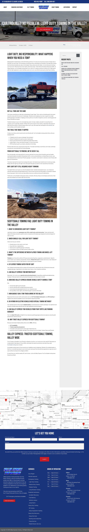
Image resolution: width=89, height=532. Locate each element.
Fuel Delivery (32, 497)
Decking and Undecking (35, 518)
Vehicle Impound (32, 476)
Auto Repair (67, 7)
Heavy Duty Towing (33, 505)
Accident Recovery (34, 495)
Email (33, 437)
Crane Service (32, 521)
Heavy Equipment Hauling (35, 510)
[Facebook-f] (79, 1)
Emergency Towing (33, 479)
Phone (60, 437)
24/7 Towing (30, 7)
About (5, 7)
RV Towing (31, 508)
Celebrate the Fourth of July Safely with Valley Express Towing (69, 74)
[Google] (83, 1)
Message (7, 442)
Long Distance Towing (34, 489)
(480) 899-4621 (51, 2)
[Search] (78, 55)
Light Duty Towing (33, 482)
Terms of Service (19, 493)
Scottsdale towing (11, 344)
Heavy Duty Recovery (33, 513)
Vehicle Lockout (33, 500)
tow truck (32, 70)
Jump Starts (32, 502)
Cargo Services (33, 516)
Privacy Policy (9, 493)
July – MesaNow (64, 66)
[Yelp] (87, 1)
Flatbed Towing (33, 487)
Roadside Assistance (17, 7)
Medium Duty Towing (34, 484)
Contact (74, 7)
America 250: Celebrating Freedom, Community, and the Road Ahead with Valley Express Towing (70, 70)
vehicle (50, 125)
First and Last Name (10, 437)
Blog (64, 44)
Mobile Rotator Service (35, 524)
